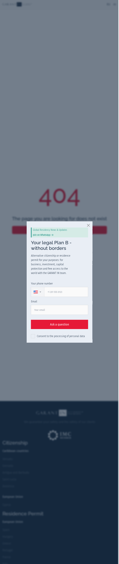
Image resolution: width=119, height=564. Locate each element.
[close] (89, 225)
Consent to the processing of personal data (61, 336)
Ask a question (59, 324)
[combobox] (37, 292)
